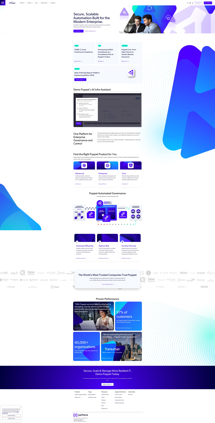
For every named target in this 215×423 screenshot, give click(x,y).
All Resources (104, 408)
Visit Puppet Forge (92, 397)
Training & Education (119, 403)
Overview (130, 394)
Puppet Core (77, 397)
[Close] (20, 407)
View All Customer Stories (80, 358)
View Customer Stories (107, 284)
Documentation (118, 397)
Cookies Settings (11, 418)
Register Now (77, 61)
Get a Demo (207, 2)
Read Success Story (80, 258)
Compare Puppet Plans (90, 31)
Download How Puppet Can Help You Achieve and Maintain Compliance (90, 328)
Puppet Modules (91, 394)
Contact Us (197, 2)
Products (29, 2)
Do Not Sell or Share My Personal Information (79, 421)
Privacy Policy (75, 419)
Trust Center (75, 420)
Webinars (104, 400)
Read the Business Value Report (123, 328)
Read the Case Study (107, 358)
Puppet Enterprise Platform (81, 394)
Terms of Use (79, 419)
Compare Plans (102, 184)
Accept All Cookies (11, 415)
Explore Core (125, 61)
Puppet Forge (44, 2)
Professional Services (119, 400)
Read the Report (80, 79)
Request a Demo (107, 384)
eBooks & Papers (105, 394)
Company (53, 2)
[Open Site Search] (187, 3)
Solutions (22, 2)
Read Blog (100, 61)
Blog (103, 405)
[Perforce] (2, 2)
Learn (36, 2)
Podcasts (103, 403)
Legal (82, 419)
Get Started (124, 184)
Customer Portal (118, 394)
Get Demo (77, 184)
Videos (103, 397)
